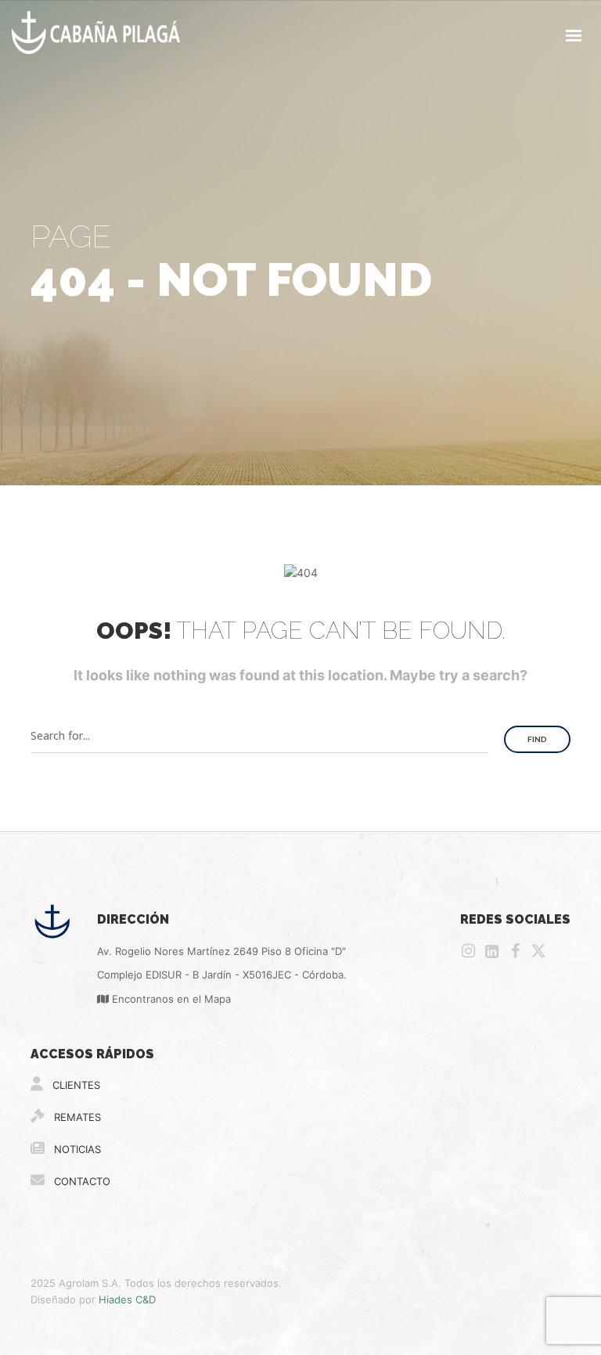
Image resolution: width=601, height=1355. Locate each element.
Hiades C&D (127, 1299)
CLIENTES (74, 1085)
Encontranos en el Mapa (170, 999)
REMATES (76, 1117)
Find (537, 739)
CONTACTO (80, 1181)
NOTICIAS (76, 1149)
